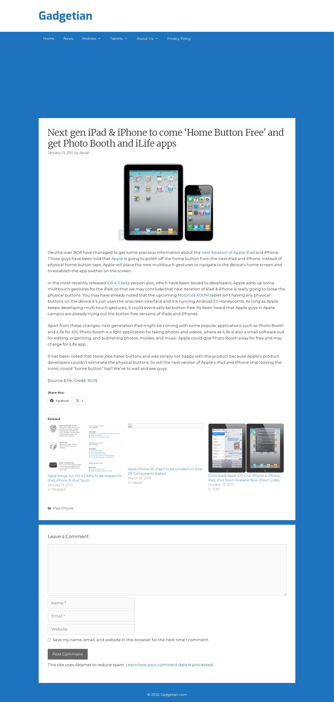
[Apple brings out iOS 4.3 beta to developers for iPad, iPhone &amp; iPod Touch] (85, 448)
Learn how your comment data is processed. (170, 664)
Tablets (116, 38)
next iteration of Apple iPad (228, 252)
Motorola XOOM (193, 295)
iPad (56, 508)
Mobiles (89, 38)
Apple (117, 258)
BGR (91, 380)
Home (48, 38)
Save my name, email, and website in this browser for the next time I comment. (131, 640)
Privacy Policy (179, 38)
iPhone (67, 508)
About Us (145, 38)
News (68, 38)
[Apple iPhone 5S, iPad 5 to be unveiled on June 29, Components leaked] (166, 445)
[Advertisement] (167, 79)
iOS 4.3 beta (118, 283)
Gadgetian (65, 15)
